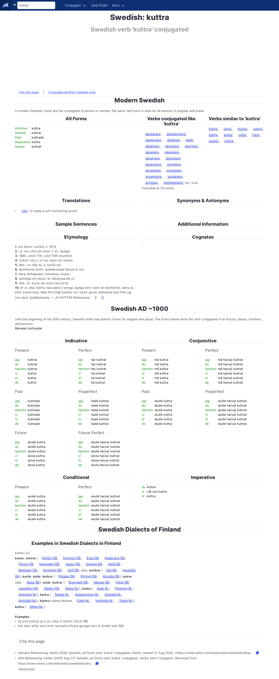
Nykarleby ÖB (49, 564)
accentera (174, 171)
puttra (257, 129)
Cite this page (29, 92)
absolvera (153, 158)
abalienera (153, 134)
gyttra (229, 141)
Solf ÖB (73, 570)
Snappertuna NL (87, 595)
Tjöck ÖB (122, 582)
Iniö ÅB (111, 570)
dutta (242, 135)
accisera (152, 183)
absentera (172, 152)
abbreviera (153, 140)
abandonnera (176, 134)
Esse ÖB (93, 558)
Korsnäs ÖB (111, 576)
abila (189, 140)
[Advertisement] (129, 59)
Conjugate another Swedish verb (72, 92)
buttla (228, 135)
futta (255, 135)
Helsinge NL (104, 601)
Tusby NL (126, 601)
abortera (191, 146)
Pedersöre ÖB (115, 558)
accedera (173, 164)
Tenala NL (62, 595)
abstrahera (153, 164)
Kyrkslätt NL (27, 601)
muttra (242, 129)
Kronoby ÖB (71, 558)
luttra (227, 129)
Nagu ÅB (33, 582)
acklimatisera (173, 183)
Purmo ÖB (26, 564)
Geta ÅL (103, 588)
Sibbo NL (72, 588)
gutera (213, 141)
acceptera (175, 177)
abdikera (173, 140)
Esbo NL (83, 601)
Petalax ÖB (66, 576)
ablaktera (152, 146)
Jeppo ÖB (72, 564)
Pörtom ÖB (89, 576)
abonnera (172, 146)
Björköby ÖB (28, 570)
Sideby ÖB (51, 588)
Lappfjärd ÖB (28, 588)
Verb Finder (99, 5)
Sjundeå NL (113, 595)
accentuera (154, 177)
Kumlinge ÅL (27, 595)
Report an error (27, 669)
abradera (152, 152)
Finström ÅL (123, 588)
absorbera (173, 158)
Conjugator (73, 5)
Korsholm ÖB (52, 570)
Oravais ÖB (94, 564)
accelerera (153, 171)
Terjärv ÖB (49, 558)
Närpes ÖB (101, 582)
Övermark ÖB (78, 582)
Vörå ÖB (114, 564)
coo (24, 211)
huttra (213, 129)
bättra (213, 135)
